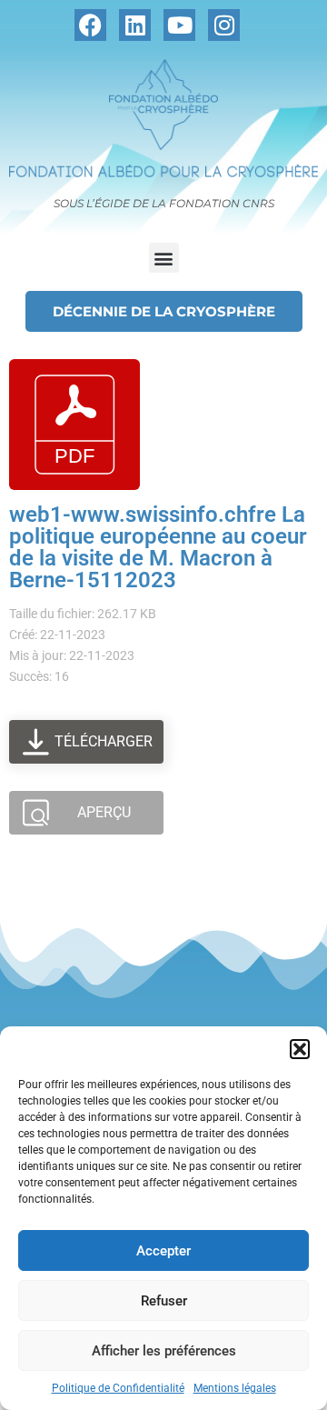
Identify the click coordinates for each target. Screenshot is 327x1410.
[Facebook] (90, 25)
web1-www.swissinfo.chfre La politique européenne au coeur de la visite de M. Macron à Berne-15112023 (158, 547)
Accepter (163, 1251)
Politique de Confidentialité (118, 1388)
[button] (300, 1049)
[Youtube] (179, 25)
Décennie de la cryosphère (164, 311)
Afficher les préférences (164, 1351)
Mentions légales (234, 1388)
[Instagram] (224, 25)
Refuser (164, 1301)
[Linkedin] (135, 25)
